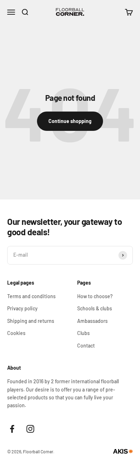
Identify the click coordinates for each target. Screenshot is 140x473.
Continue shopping (70, 121)
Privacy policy (22, 308)
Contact (86, 346)
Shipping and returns (30, 321)
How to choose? (95, 296)
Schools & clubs (94, 308)
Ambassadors (92, 321)
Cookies (16, 333)
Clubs (83, 333)
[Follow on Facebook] (12, 429)
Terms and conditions (31, 296)
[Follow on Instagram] (30, 429)
